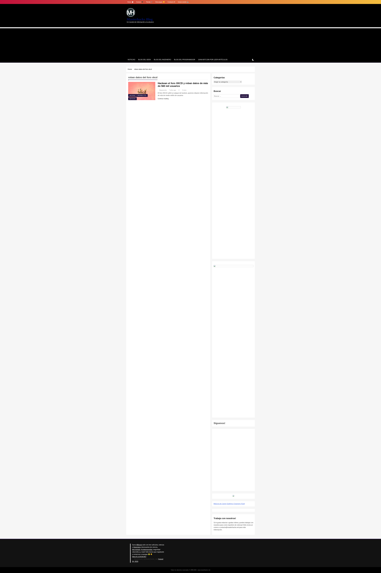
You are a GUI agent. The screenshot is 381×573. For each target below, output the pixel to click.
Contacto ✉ (171, 2)
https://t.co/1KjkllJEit (139, 557)
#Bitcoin (139, 545)
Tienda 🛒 (149, 2)
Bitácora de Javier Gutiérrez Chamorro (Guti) (229, 504)
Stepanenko (163, 90)
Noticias (131, 59)
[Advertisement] (190, 42)
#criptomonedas (146, 549)
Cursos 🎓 (139, 2)
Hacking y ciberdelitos (137, 95)
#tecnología (136, 549)
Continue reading (163, 98)
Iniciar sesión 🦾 (183, 2)
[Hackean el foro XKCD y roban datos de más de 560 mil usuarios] (141, 91)
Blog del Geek (144, 59)
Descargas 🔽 (160, 2)
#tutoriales (137, 547)
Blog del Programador (184, 59)
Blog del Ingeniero (162, 59)
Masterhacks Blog (140, 19)
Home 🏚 (130, 2)
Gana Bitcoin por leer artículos (213, 59)
